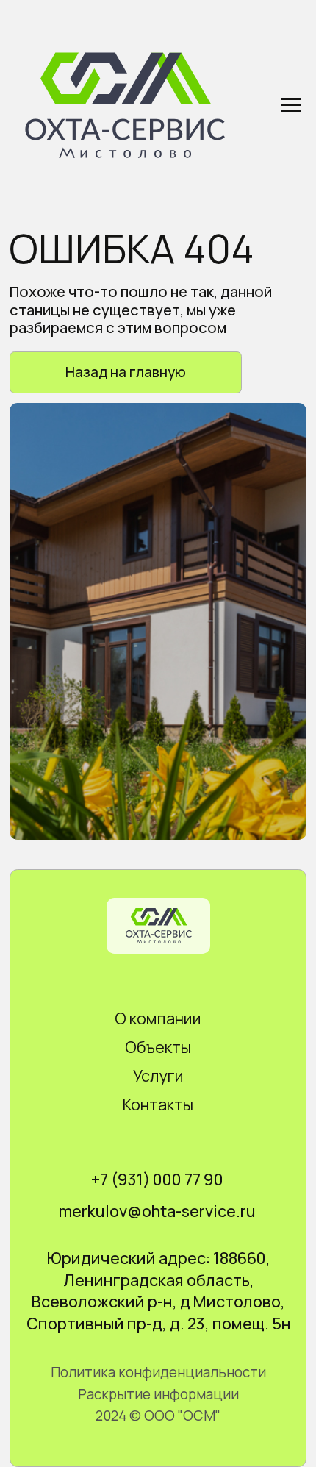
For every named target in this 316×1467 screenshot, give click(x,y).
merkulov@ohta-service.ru (157, 1210)
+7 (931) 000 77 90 (157, 1179)
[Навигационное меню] (291, 105)
